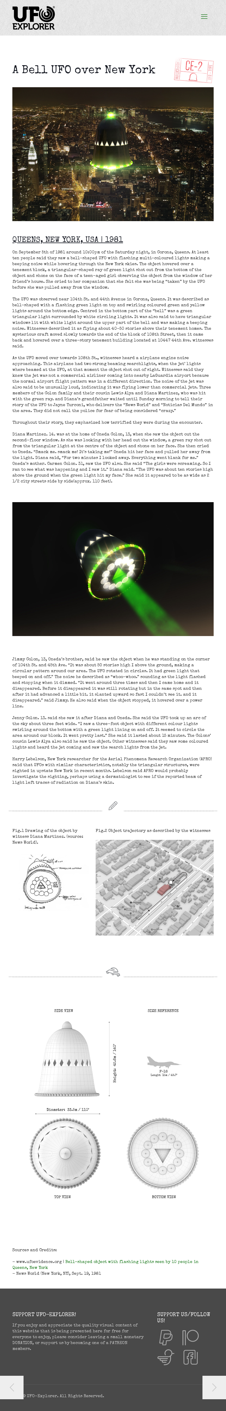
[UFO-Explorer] (33, 17)
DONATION (22, 1343)
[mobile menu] (204, 18)
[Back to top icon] (198, 1399)
